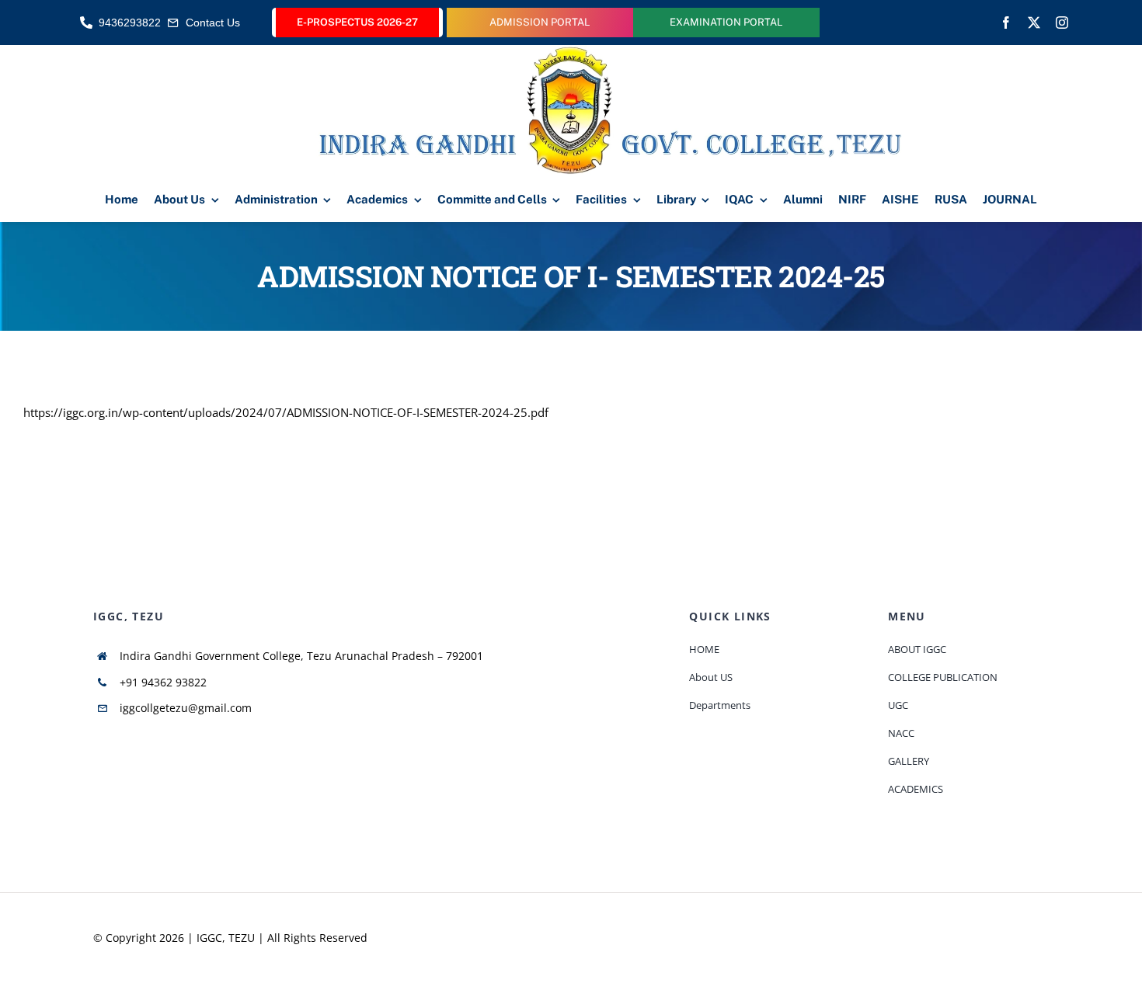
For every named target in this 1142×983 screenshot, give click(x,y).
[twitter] (1034, 22)
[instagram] (1062, 22)
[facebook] (1006, 22)
